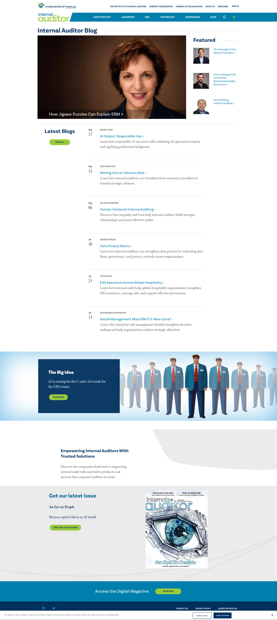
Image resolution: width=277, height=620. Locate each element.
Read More (58, 397)
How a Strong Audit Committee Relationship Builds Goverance (225, 79)
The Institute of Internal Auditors (128, 6)
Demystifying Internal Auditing (223, 101)
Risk (147, 17)
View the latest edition (65, 527)
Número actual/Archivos (189, 6)
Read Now (168, 591)
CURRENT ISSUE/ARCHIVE (161, 6)
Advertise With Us (227, 608)
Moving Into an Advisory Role (122, 173)
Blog (213, 17)
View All (59, 142)
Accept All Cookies (222, 615)
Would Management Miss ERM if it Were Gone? (135, 319)
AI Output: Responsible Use (121, 136)
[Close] (272, 615)
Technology (167, 17)
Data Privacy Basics (115, 246)
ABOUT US (210, 6)
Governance (192, 17)
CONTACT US (182, 608)
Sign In (235, 6)
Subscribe (223, 6)
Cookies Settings (202, 615)
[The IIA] (57, 6)
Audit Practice (102, 17)
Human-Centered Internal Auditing (127, 209)
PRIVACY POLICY (203, 608)
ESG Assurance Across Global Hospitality (131, 282)
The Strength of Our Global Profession (225, 51)
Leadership (127, 17)
